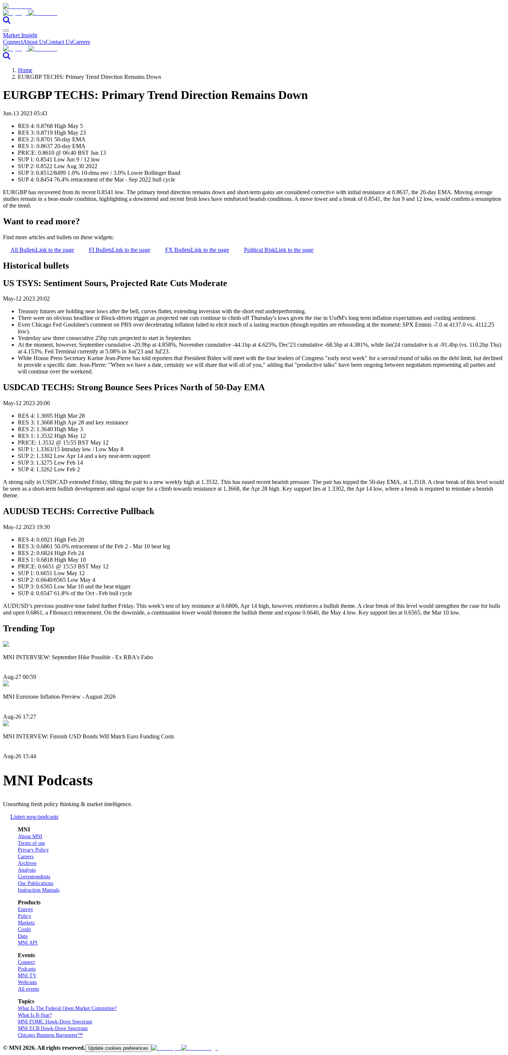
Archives (27, 863)
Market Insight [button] (20, 35)
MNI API (28, 943)
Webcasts (27, 982)
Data (23, 936)
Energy (25, 909)
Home (25, 70)
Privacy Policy (33, 850)
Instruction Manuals (39, 890)
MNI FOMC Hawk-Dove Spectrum (55, 1021)
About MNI (30, 836)
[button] (254, 13)
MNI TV (27, 975)
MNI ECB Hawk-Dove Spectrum (53, 1028)
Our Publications (35, 883)
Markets (26, 923)
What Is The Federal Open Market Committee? (67, 1008)
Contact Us (59, 42)
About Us (34, 42)
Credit (24, 929)
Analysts (27, 870)
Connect (13, 42)
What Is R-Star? (35, 1015)
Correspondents (34, 876)
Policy (24, 916)
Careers (81, 42)
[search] (6, 22)
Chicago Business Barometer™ (50, 1035)
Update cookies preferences (118, 1048)
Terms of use (31, 843)
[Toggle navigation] (6, 30)
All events (28, 989)
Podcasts (27, 969)
